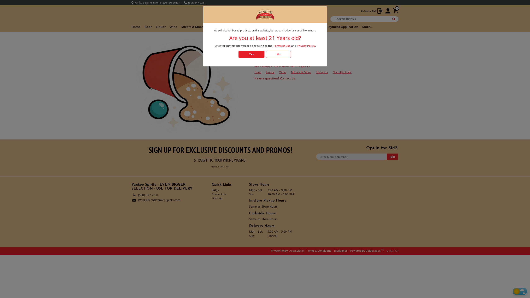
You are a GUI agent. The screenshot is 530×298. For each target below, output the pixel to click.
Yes (251, 54)
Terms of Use (281, 46)
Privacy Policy (306, 46)
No (278, 54)
